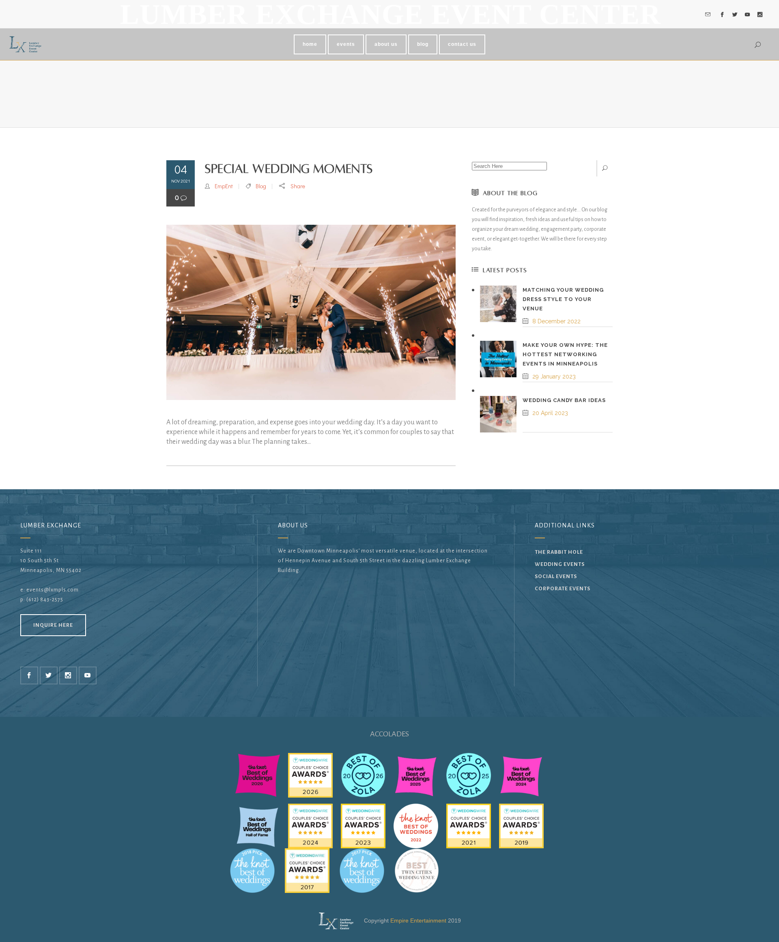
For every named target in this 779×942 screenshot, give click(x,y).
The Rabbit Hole (559, 552)
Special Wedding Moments (289, 169)
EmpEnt (224, 186)
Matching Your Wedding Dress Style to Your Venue (563, 299)
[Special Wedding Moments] (311, 312)
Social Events (556, 576)
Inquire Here (53, 625)
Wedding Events (560, 564)
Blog (261, 186)
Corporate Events (562, 588)
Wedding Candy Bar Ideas (564, 400)
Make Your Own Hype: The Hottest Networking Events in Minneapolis (565, 354)
